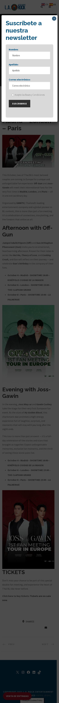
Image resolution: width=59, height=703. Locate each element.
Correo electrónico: (19, 79)
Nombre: (13, 49)
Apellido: (13, 64)
